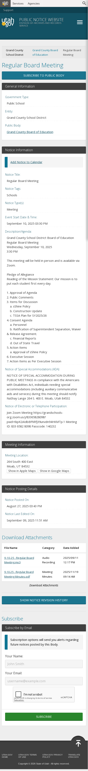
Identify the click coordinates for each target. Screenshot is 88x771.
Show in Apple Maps (22, 471)
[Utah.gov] (5, 3)
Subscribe (44, 717)
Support (8, 10)
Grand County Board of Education (45, 52)
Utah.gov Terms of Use (27, 756)
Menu (80, 22)
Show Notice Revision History (44, 600)
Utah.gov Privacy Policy (52, 756)
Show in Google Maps (54, 471)
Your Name (13, 656)
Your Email (13, 673)
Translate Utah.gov (74, 756)
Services (17, 3)
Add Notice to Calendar (26, 162)
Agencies (34, 3)
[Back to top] (78, 743)
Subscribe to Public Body (43, 75)
